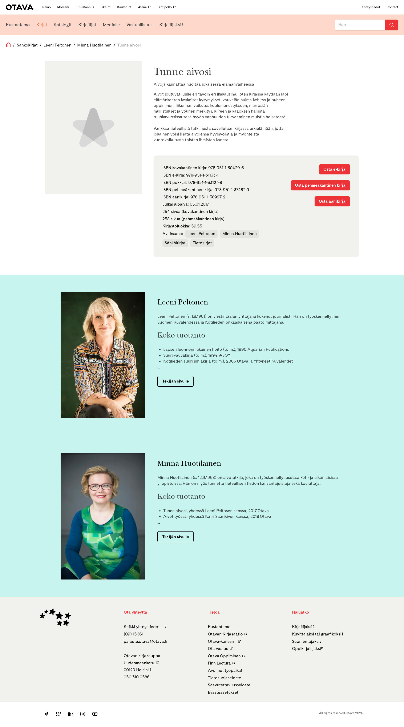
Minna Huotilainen (94, 45)
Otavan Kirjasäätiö (225, 634)
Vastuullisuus (139, 24)
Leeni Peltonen (57, 45)
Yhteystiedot (371, 7)
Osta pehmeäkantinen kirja (320, 185)
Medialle (111, 24)
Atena (142, 7)
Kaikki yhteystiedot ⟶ (145, 626)
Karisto (122, 7)
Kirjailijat (87, 24)
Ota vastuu (218, 648)
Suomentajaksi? (307, 641)
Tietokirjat (202, 242)
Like (103, 7)
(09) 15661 (133, 634)
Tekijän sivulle (175, 381)
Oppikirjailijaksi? (307, 648)
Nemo (47, 7)
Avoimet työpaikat (225, 670)
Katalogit (63, 24)
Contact (392, 7)
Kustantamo (18, 24)
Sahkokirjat (27, 45)
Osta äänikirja (332, 201)
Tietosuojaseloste (224, 677)
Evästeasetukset (223, 692)
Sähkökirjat (175, 242)
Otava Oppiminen (224, 655)
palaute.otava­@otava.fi (145, 641)
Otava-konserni (222, 641)
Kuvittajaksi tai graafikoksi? (317, 634)
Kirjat (41, 24)
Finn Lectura (219, 663)
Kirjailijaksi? (171, 24)
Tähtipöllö (164, 7)
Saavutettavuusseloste (229, 684)
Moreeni (63, 7)
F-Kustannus (85, 7)
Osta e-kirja (334, 169)
